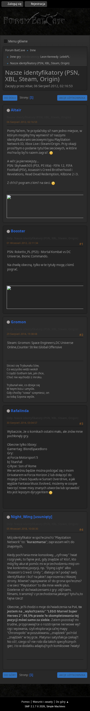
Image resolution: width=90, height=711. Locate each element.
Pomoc (25, 701)
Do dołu (10, 97)
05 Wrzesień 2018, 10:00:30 (22, 528)
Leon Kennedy (49, 57)
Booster (18, 231)
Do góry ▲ (62, 701)
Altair (16, 109)
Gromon (18, 321)
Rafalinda (20, 410)
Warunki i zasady (43, 701)
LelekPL (64, 57)
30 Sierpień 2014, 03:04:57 (22, 422)
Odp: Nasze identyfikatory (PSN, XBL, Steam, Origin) (42, 238)
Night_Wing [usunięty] (31, 516)
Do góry (10, 675)
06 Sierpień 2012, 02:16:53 (22, 122)
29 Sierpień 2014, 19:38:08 (22, 334)
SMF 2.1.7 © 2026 (35, 706)
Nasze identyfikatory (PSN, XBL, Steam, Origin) (39, 117)
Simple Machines (55, 706)
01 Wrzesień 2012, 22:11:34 (22, 243)
